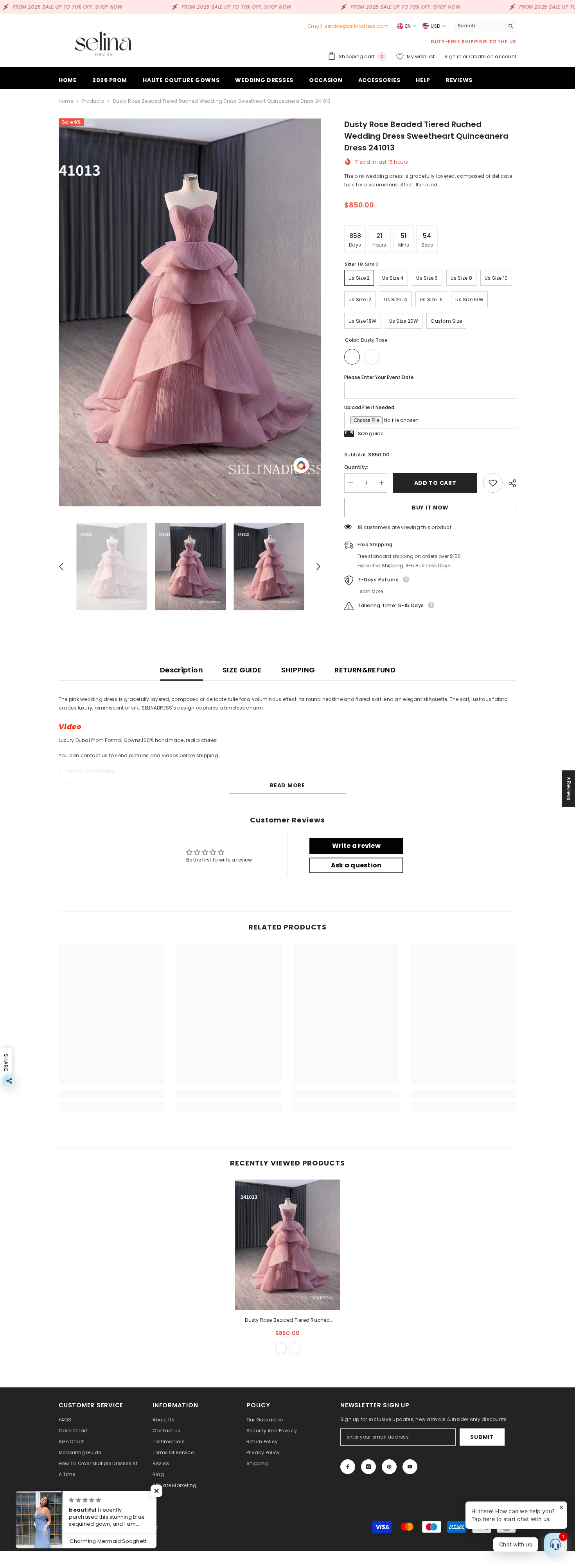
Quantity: (356, 467)
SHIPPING (298, 670)
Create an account (492, 56)
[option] (190, 312)
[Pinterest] (389, 1466)
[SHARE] (509, 483)
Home (66, 101)
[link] (111, 1094)
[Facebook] (347, 1466)
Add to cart (435, 483)
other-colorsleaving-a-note (294, 1348)
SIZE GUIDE (242, 670)
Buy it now (430, 507)
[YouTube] (409, 1466)
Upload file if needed (369, 407)
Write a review (356, 845)
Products (93, 101)
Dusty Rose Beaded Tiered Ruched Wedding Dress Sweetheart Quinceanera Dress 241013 (287, 1320)
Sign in (453, 56)
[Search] (485, 26)
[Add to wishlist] (493, 483)
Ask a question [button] (356, 865)
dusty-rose (281, 1348)
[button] (61, 566)
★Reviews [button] (569, 788)
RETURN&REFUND (364, 670)
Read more (287, 785)
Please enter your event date (379, 377)
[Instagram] (368, 1466)
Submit (482, 1437)
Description (181, 670)
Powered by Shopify (134, 1526)
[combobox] (479, 26)
